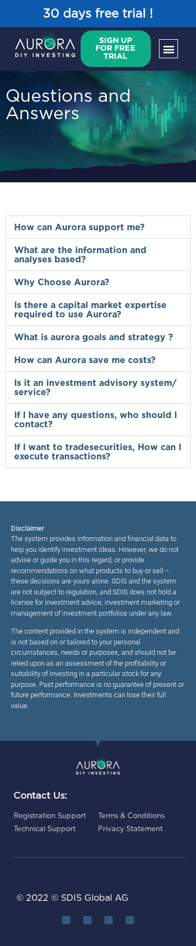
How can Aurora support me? (79, 227)
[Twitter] (66, 920)
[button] (168, 48)
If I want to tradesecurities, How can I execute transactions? (97, 452)
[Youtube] (130, 920)
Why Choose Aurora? (61, 282)
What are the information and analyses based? (80, 255)
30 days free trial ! (98, 14)
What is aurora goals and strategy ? (93, 337)
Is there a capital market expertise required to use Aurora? (90, 310)
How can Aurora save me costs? (85, 360)
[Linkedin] (87, 920)
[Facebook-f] (109, 920)
